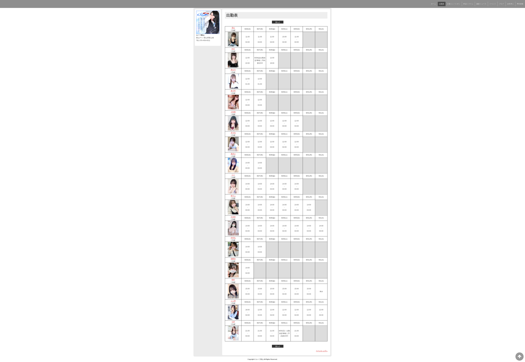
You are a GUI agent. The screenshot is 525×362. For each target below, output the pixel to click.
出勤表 (441, 4)
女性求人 (510, 4)
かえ (233, 49)
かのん (233, 238)
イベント (492, 4)
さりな (233, 133)
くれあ (233, 112)
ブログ (501, 4)
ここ (233, 175)
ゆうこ (233, 196)
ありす (233, 91)
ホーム (433, 4)
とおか (233, 217)
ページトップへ (321, 351)
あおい (233, 154)
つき (233, 322)
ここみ (233, 301)
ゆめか (233, 259)
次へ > (277, 22)
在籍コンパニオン (453, 4)
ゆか (233, 280)
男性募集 (520, 4)
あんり (233, 70)
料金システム (468, 4)
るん (233, 28)
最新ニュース (481, 4)
